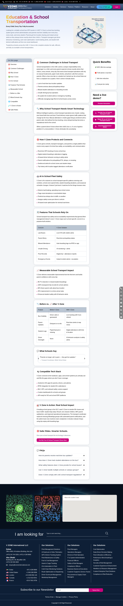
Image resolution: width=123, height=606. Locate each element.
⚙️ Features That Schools (16, 85)
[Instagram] (121, 299)
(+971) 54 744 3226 (12, 554)
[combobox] (76, 533)
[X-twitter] (121, 313)
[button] (38, 358)
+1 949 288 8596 (31, 572)
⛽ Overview (12, 64)
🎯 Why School (13, 72)
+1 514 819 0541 (31, 578)
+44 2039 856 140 (31, 575)
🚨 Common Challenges (16, 68)
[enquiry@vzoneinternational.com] (7, 565)
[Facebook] (121, 303)
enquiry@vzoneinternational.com (19, 565)
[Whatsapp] (121, 292)
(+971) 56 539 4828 (12, 562)
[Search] (106, 533)
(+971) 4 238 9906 (25, 554)
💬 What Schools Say (15, 97)
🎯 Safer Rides (13, 110)
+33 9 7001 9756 (31, 580)
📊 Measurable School (15, 89)
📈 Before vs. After (14, 93)
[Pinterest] (121, 317)
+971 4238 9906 (32, 569)
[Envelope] (121, 295)
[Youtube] (121, 306)
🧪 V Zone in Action (14, 105)
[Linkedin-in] (121, 310)
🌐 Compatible (13, 101)
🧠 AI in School (13, 81)
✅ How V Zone (13, 77)
